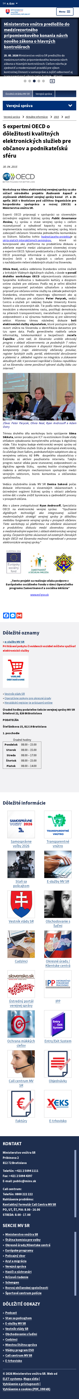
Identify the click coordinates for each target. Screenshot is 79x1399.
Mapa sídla (31, 1379)
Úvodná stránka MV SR (18, 93)
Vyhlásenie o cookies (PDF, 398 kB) (26, 1389)
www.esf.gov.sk (39, 594)
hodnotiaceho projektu (55, 236)
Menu (65, 11)
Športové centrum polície (23, 1293)
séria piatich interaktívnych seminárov (27, 240)
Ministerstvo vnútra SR (21, 1234)
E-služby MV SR (15, 1323)
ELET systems (12, 1379)
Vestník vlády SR (15, 694)
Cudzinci (11, 1339)
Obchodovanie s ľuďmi (21, 1334)
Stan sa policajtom (18, 1318)
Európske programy (19, 1250)
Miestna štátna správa (21, 1345)
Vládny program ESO (19, 1350)
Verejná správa (44, 93)
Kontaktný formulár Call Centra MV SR (29, 1204)
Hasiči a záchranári (18, 1272)
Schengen (12, 1282)
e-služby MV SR (14, 641)
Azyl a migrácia (15, 1261)
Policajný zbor (15, 1256)
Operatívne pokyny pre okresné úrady (28, 698)
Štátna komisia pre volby (23, 1240)
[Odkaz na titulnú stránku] (18, 11)
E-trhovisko (13, 1361)
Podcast (11, 1313)
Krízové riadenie (16, 1277)
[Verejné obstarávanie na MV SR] (15, 672)
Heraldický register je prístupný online (29, 702)
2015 (56, 116)
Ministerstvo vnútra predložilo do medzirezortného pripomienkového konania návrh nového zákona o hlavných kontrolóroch (36, 35)
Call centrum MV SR (18, 1355)
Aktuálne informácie (37, 116)
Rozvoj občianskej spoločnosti (26, 1288)
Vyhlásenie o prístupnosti (21, 1384)
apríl (67, 116)
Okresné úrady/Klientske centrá (27, 1245)
